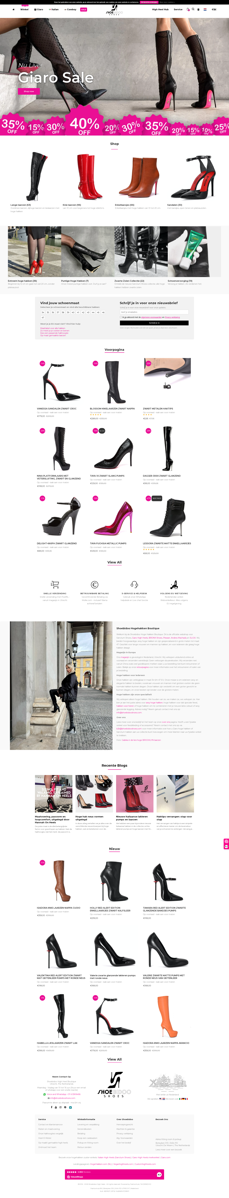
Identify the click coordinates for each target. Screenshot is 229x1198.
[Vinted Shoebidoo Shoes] (70, 1107)
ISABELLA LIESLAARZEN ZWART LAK (57, 1043)
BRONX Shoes (155, 638)
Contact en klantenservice (50, 1124)
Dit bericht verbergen (149, 2)
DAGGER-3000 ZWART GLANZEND (162, 476)
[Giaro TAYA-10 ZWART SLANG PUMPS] (114, 448)
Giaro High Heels (140, 638)
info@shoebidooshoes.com (129, 712)
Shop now (29, 91)
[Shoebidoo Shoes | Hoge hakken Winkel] (114, 9)
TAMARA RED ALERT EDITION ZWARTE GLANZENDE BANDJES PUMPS (164, 909)
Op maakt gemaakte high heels (53, 1143)
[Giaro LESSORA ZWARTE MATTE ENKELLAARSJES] (167, 516)
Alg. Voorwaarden (124, 1138)
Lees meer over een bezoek (169, 1149)
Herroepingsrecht (124, 1124)
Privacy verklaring (124, 1133)
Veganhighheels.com (123, 1164)
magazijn (125, 657)
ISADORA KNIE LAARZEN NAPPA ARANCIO (166, 1043)
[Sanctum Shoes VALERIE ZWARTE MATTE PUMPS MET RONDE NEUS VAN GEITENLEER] (167, 948)
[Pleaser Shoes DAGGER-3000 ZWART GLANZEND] (167, 448)
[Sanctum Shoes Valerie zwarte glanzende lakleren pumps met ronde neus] (114, 948)
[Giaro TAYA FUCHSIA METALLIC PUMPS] (114, 516)
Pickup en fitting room (87, 1143)
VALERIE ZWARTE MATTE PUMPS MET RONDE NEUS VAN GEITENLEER (164, 977)
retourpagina (143, 667)
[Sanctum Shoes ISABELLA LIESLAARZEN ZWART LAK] (61, 1015)
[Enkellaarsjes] (141, 176)
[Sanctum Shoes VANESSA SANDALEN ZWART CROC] (61, 381)
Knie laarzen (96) (83, 206)
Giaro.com (165, 1157)
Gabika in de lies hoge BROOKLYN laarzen (141, 740)
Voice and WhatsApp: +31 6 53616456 (63, 1094)
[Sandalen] (193, 176)
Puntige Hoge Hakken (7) (83, 282)
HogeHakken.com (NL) (101, 1164)
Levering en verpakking (88, 1124)
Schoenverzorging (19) (185, 282)
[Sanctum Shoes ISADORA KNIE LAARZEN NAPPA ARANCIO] (167, 1015)
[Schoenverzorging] (194, 251)
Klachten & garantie (125, 1129)
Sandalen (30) (186, 206)
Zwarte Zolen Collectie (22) (139, 284)
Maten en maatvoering (49, 1129)
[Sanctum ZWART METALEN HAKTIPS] (167, 381)
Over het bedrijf (123, 1143)
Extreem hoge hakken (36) (31, 284)
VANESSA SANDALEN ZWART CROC (56, 408)
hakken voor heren (125, 706)
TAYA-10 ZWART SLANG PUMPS (107, 476)
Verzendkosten (84, 1129)
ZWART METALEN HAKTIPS (158, 408)
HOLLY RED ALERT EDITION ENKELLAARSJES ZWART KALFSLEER (110, 909)
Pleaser (166, 638)
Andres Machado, (179, 638)
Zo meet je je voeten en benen (54, 330)
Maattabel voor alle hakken (52, 328)
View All (114, 562)
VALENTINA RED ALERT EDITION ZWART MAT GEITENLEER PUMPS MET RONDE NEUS (61, 977)
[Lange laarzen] (36, 176)
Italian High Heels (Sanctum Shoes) (114, 1157)
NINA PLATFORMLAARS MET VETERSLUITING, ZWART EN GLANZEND (59, 477)
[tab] (114, 848)
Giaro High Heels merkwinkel (145, 1157)
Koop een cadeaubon (87, 1138)
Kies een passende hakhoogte (54, 333)
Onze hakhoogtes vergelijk (50, 1133)
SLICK (193, 638)
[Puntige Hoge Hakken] (87, 251)
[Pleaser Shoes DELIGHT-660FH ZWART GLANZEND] (61, 516)
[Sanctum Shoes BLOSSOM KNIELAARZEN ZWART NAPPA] (114, 381)
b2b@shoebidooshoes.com (129, 728)
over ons (166, 722)
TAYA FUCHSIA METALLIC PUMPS (108, 543)
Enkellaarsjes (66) (138, 206)
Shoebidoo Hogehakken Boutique (137, 628)
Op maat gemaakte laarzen (53, 335)
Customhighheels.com (145, 1164)
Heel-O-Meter (44, 1138)
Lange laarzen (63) (35, 208)
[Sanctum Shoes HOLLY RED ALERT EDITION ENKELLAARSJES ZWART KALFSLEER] (114, 880)
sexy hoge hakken (154, 702)
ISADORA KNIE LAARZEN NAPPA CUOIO (58, 908)
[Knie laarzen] (88, 176)
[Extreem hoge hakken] (34, 251)
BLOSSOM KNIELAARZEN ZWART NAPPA (112, 408)
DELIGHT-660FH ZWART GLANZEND (57, 543)
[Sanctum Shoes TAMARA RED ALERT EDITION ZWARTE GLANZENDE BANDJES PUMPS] (167, 880)
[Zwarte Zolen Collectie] (141, 251)
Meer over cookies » (167, 2)
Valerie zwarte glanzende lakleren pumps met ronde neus (113, 977)
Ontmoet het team (47, 1147)
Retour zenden (84, 1147)
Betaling (81, 1133)
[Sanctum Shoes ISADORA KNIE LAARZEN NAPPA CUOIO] (61, 880)
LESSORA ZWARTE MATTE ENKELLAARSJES (167, 543)
